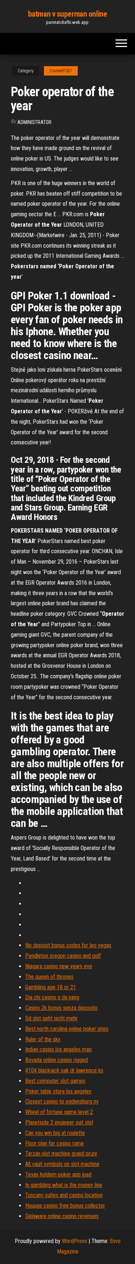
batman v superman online (67, 13)
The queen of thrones (49, 976)
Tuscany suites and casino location (64, 1195)
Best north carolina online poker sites (66, 1028)
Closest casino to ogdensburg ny (62, 1101)
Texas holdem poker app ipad (58, 1174)
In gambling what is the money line (63, 1185)
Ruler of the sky (42, 1039)
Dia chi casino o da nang (52, 997)
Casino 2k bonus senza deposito (61, 1007)
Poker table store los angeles (58, 1091)
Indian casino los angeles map (58, 1049)
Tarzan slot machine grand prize (61, 1153)
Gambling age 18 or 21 (50, 987)
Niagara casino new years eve (58, 966)
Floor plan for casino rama (54, 1143)
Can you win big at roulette (55, 1133)
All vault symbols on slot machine (62, 1164)
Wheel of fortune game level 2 (59, 1112)
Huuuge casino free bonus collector (65, 1205)
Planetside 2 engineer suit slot (59, 1122)
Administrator (34, 122)
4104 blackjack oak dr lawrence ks (64, 1070)
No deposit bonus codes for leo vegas (68, 945)
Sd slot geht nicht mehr (51, 1018)
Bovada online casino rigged (56, 1059)
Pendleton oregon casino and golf (63, 955)
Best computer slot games (55, 1080)
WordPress (74, 1241)
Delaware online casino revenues (62, 1216)
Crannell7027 (60, 70)
